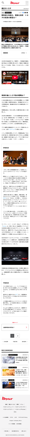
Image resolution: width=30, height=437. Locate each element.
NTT (17, 294)
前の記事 (24, 341)
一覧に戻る (15, 341)
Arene (4, 226)
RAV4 (4, 198)
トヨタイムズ (11, 129)
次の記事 (6, 341)
